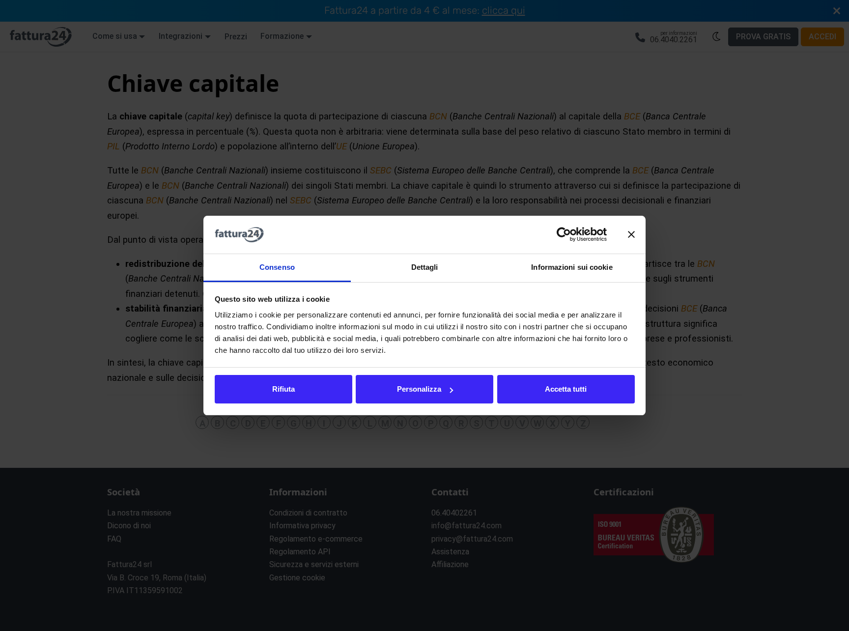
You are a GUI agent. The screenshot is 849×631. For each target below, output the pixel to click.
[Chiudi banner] (631, 234)
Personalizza (419, 389)
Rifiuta (283, 389)
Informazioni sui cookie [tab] (571, 267)
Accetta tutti (566, 389)
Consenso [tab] (277, 267)
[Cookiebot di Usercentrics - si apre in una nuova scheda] (564, 235)
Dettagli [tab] (424, 267)
